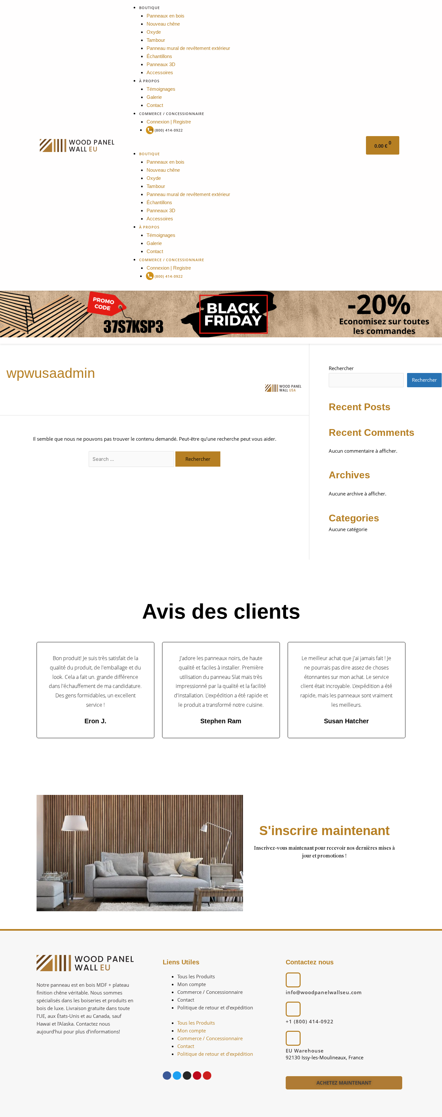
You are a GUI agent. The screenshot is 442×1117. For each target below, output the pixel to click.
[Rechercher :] (132, 459)
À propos (149, 80)
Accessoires (160, 72)
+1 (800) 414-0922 (166, 130)
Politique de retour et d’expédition (215, 1007)
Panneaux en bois (165, 15)
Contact (155, 105)
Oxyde (154, 32)
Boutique (149, 7)
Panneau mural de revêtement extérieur (188, 48)
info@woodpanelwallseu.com (324, 992)
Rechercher (341, 368)
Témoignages (161, 89)
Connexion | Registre (169, 121)
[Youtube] (207, 1075)
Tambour (156, 40)
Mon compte (191, 984)
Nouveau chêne (163, 24)
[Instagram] (187, 1075)
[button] (242, 145)
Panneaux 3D (161, 64)
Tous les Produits (196, 976)
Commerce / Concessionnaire (171, 113)
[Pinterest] (197, 1075)
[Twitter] (177, 1075)
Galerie (154, 97)
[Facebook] (167, 1075)
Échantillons (159, 56)
